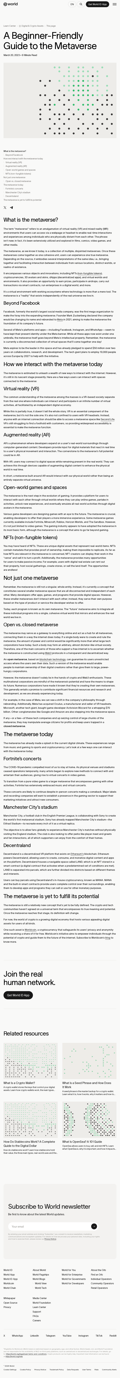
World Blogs (39, 1279)
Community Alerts (109, 1370)
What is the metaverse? (15, 151)
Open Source (10, 1302)
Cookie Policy (25, 1370)
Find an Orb (97, 1274)
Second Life (107, 419)
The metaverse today (13, 185)
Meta (60, 319)
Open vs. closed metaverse (18, 181)
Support (37, 1311)
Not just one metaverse (14, 177)
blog (107, 937)
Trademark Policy (57, 1370)
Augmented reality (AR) (16, 166)
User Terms (86, 1370)
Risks (96, 1370)
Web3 (48, 653)
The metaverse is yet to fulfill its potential (22, 200)
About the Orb (98, 1270)
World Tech (41, 1288)
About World (39, 1270)
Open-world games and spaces (21, 170)
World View (41, 1283)
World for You (69, 1270)
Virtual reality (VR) (14, 162)
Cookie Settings (10, 1370)
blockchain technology (53, 659)
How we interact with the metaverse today (23, 158)
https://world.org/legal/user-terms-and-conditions (26, 1354)
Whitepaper (9, 1298)
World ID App (11, 1279)
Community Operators (102, 1283)
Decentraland (12, 196)
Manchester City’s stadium (18, 192)
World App (9, 1274)
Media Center (40, 1298)
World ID (8, 1270)
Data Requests (73, 1370)
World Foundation (42, 1302)
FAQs (36, 1316)
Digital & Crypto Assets (32, 26)
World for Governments (74, 1279)
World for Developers (73, 1283)
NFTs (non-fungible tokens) (18, 174)
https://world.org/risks (14, 1356)
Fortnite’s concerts (14, 189)
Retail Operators (99, 1288)
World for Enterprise (72, 1274)
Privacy (7, 1307)
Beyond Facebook (14, 155)
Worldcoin (30, 929)
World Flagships (41, 1274)
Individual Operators (101, 1279)
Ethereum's (77, 854)
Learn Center (10, 26)
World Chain (10, 1288)
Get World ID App (18, 995)
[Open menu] (114, 4)
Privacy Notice (50, 1239)
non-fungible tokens (89, 273)
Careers (37, 1320)
